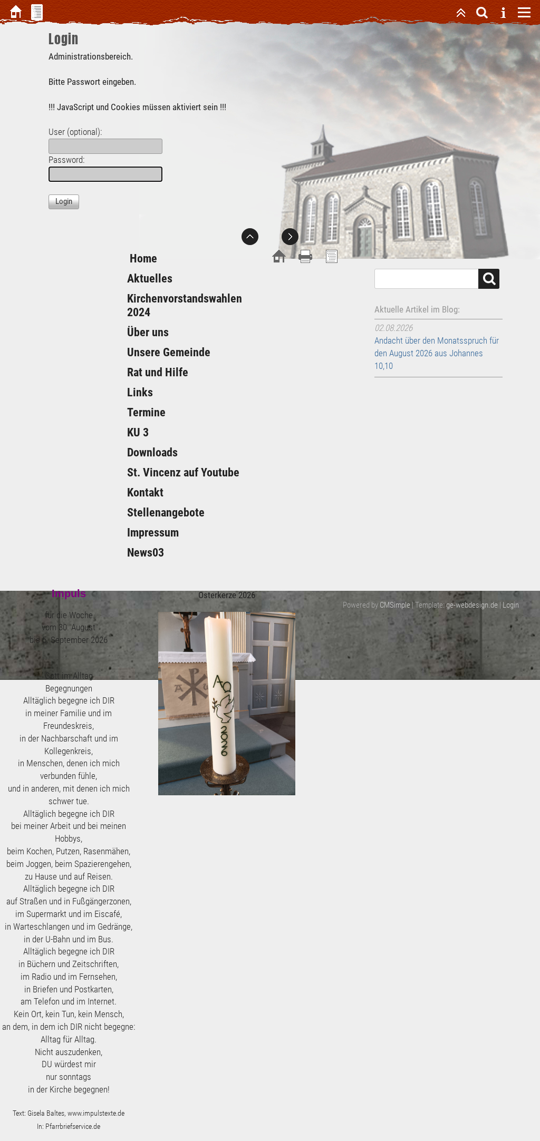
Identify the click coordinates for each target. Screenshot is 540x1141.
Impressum (153, 532)
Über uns (148, 332)
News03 (145, 552)
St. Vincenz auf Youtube (183, 472)
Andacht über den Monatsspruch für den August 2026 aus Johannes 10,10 (436, 353)
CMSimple (395, 605)
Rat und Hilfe (157, 372)
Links (140, 392)
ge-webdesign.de (472, 605)
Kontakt (145, 492)
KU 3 (138, 432)
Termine (146, 412)
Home (142, 258)
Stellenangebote (166, 512)
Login (511, 605)
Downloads (152, 452)
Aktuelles (149, 278)
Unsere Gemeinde (168, 352)
